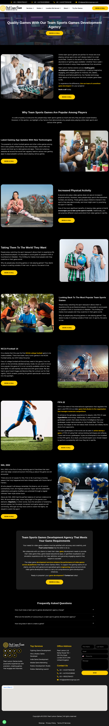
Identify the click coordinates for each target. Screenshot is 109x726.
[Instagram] (15, 655)
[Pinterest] (5, 655)
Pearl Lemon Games (54, 716)
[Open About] (69, 8)
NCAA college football (34, 353)
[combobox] (83, 656)
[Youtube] (10, 651)
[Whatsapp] (4, 722)
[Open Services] (33, 8)
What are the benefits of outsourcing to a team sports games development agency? (45, 617)
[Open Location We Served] (60, 8)
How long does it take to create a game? (29, 624)
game (62, 551)
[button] (54, 610)
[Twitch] (15, 651)
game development (56, 575)
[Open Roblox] (42, 8)
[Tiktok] (10, 655)
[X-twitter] (19, 651)
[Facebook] (5, 651)
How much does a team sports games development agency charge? (39, 610)
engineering (65, 567)
